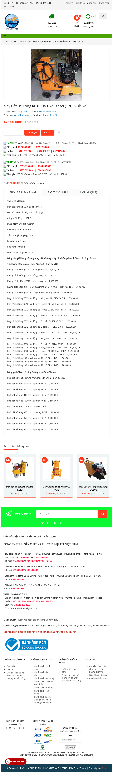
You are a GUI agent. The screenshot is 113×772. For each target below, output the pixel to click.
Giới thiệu (80, 2)
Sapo (104, 768)
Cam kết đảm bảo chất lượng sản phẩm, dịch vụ (98, 669)
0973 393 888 (13, 183)
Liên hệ (9, 669)
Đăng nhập (104, 2)
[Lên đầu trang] (105, 761)
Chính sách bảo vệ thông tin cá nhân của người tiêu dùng (15, 675)
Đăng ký (92, 2)
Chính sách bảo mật (98, 678)
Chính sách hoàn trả (43, 687)
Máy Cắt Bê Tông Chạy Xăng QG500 (93, 488)
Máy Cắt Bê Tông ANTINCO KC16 (56, 488)
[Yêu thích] (59, 133)
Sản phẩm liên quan (16, 446)
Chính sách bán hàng (44, 678)
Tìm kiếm (68, 2)
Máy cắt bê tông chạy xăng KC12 (19, 488)
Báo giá (47, 132)
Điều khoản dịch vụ (98, 675)
